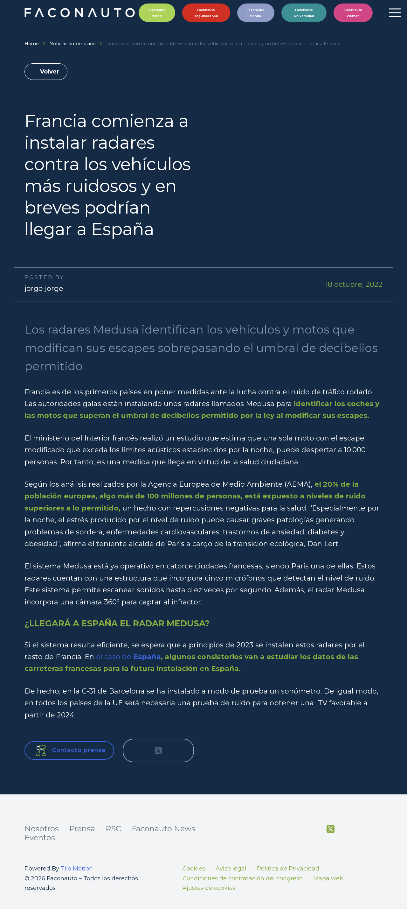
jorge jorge (43, 288)
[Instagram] (363, 829)
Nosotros (41, 828)
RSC (113, 828)
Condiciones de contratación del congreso (243, 878)
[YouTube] (346, 829)
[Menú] (394, 13)
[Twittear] (158, 750)
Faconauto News (163, 828)
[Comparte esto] (137, 750)
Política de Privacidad (288, 868)
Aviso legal (231, 868)
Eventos (39, 837)
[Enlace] (80, 13)
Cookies (194, 868)
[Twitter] (331, 829)
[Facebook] (314, 829)
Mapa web (328, 878)
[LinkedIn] (379, 829)
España (147, 656)
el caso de (113, 656)
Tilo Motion (77, 868)
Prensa (82, 828)
